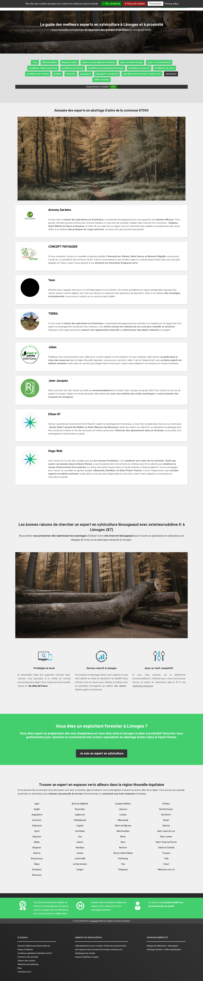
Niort (123, 842)
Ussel (166, 864)
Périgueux (123, 869)
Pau (123, 864)
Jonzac (80, 853)
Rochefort (166, 814)
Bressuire (36, 875)
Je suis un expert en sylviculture (101, 753)
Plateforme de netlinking (28, 964)
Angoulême (37, 814)
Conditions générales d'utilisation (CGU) (35, 953)
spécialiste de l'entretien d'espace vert (142, 74)
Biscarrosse (37, 858)
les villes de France (38, 686)
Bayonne (37, 836)
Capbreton (80, 814)
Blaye (37, 864)
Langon (80, 869)
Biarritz (36, 853)
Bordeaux (36, 869)
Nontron (123, 847)
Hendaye (80, 847)
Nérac (123, 836)
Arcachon (36, 820)
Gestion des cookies (26, 960)
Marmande (123, 820)
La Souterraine (80, 864)
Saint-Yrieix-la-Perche (166, 842)
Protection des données (28, 957)
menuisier (70, 74)
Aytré (37, 831)
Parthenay (123, 858)
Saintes (166, 825)
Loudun (123, 814)
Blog (20, 968)
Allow (113, 87)
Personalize (155, 3)
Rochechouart (166, 809)
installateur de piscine (139, 68)
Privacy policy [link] (171, 3)
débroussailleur (49, 62)
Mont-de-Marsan (123, 825)
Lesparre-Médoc (123, 803)
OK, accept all (112, 3)
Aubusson (37, 825)
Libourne (123, 809)
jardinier (57, 74)
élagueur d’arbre (69, 62)
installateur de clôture (72, 68)
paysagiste (85, 74)
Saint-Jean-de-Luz (166, 831)
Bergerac (37, 847)
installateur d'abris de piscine (43, 68)
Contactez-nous (24, 972)
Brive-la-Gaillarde (80, 803)
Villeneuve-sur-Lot (166, 869)
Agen (36, 803)
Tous (34, 62)
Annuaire (21, 946)
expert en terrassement (159, 62)
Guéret (80, 842)
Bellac (37, 842)
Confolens (80, 831)
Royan (166, 820)
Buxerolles (80, 809)
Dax (80, 836)
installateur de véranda (38, 74)
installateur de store (164, 68)
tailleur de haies (101, 79)
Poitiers (166, 803)
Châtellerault (80, 820)
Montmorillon (123, 831)
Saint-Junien (166, 836)
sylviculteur (171, 74)
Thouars (166, 853)
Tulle (166, 858)
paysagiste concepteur (107, 74)
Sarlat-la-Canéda (166, 847)
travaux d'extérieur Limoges (87, 957)
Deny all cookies (135, 3)
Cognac (80, 825)
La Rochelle (80, 858)
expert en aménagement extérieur (98, 62)
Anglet (37, 809)
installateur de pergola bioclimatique (106, 68)
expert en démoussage (131, 62)
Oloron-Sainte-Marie (123, 853)
